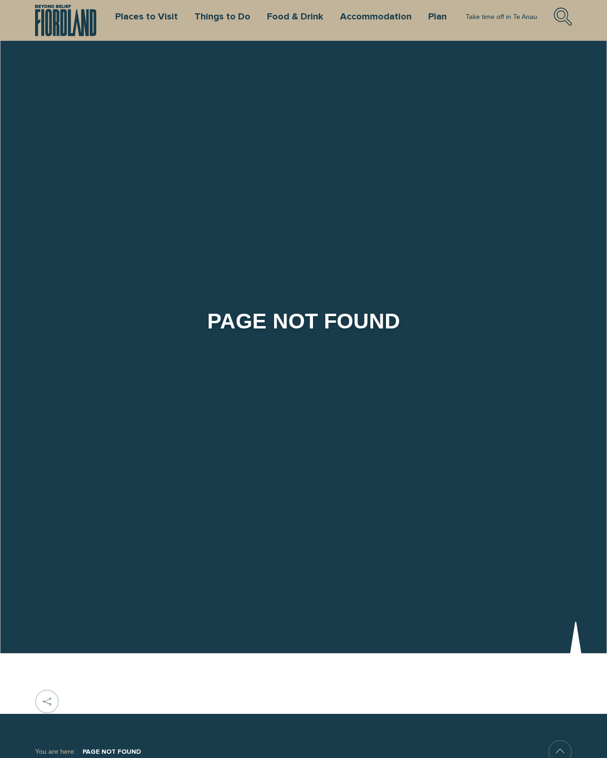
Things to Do (222, 16)
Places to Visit (146, 16)
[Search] (563, 24)
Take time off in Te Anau (501, 16)
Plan (437, 16)
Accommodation (376, 16)
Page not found (112, 752)
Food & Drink (295, 16)
